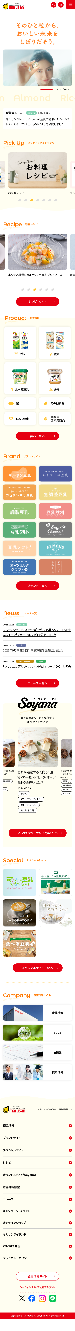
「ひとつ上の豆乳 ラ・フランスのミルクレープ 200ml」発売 (37, 666)
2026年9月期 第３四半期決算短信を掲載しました (33, 650)
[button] (57, 89)
